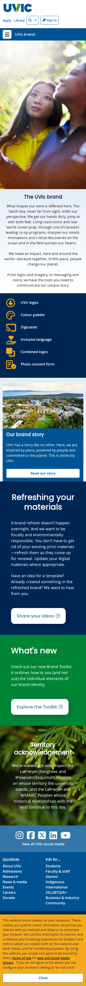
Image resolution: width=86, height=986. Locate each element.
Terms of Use (21, 958)
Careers (9, 892)
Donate (9, 897)
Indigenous (55, 881)
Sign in (51, 20)
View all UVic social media (43, 844)
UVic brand (25, 34)
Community (55, 903)
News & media (15, 881)
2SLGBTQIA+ (56, 892)
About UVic (12, 866)
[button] (32, 20)
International (56, 887)
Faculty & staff (58, 871)
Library (19, 20)
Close (43, 977)
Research (10, 876)
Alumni (52, 876)
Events (8, 887)
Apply (7, 20)
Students (53, 866)
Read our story (43, 473)
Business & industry (62, 897)
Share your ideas (35, 616)
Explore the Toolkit (37, 707)
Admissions (12, 871)
